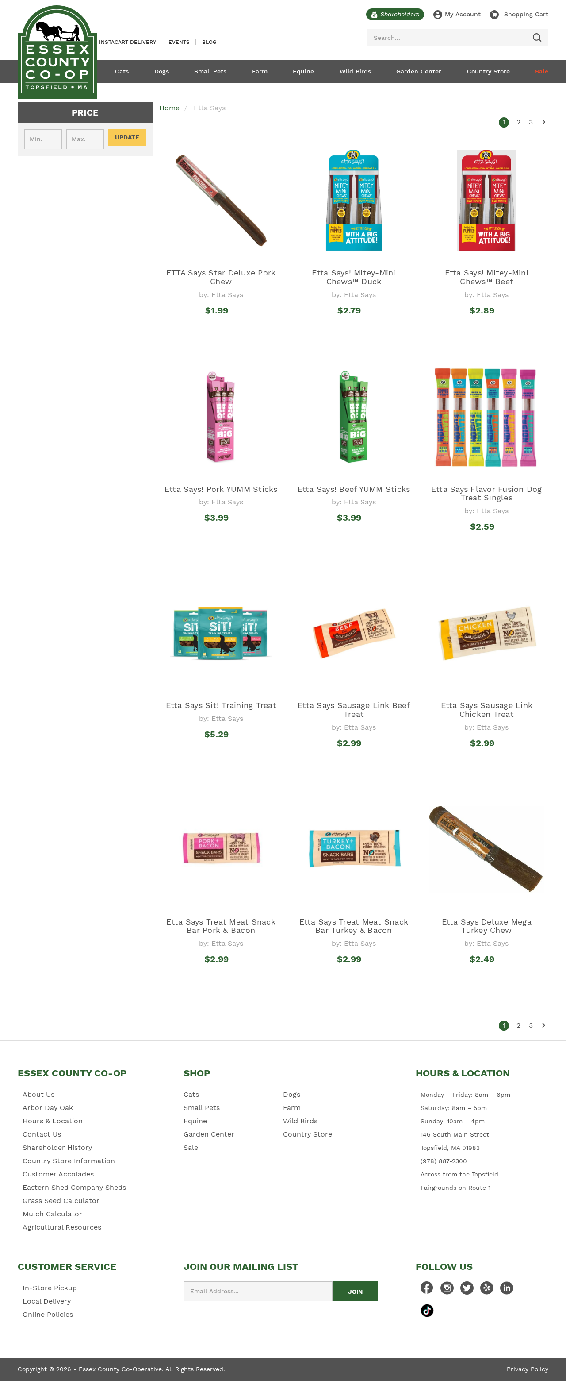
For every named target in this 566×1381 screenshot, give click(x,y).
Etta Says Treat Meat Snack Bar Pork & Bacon (220, 926)
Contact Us (42, 1134)
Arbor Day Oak (48, 1107)
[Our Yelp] (486, 1290)
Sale (541, 71)
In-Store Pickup (50, 1288)
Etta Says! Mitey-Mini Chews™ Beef (486, 277)
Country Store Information (69, 1161)
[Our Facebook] (427, 1290)
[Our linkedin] (506, 1290)
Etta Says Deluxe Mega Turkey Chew (487, 926)
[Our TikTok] (427, 1310)
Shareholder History (57, 1147)
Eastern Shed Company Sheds (74, 1187)
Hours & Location (53, 1121)
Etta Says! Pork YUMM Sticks (221, 489)
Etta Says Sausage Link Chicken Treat (487, 709)
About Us (38, 1094)
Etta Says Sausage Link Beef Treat (354, 709)
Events (179, 42)
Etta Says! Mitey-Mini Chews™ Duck (353, 277)
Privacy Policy (527, 1369)
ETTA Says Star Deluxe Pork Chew (221, 277)
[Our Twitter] (467, 1290)
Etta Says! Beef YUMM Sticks (354, 489)
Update (127, 137)
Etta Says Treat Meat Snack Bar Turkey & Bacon (354, 926)
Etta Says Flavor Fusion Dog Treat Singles (486, 493)
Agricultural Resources (62, 1227)
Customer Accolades (58, 1174)
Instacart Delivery (127, 42)
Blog (209, 42)
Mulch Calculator (52, 1214)
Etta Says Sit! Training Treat (221, 705)
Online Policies (48, 1314)
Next (543, 122)
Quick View (221, 326)
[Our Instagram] (447, 1290)
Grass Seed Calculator (61, 1200)
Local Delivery (47, 1301)
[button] (85, 112)
